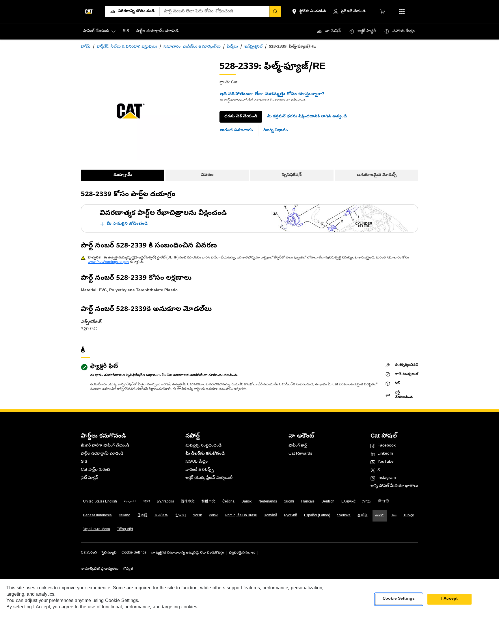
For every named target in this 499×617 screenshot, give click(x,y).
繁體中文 (208, 502)
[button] (307, 117)
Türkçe (408, 515)
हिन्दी (383, 502)
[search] (275, 11)
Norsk (197, 515)
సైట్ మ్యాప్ (89, 478)
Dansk (246, 502)
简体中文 (188, 502)
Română (270, 515)
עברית (366, 502)
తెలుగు (379, 515)
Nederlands (267, 502)
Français (307, 502)
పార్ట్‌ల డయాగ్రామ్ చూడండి (102, 454)
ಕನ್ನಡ (161, 515)
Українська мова (96, 529)
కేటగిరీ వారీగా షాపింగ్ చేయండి (105, 446)
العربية (130, 502)
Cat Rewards (300, 454)
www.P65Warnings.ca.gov (108, 262)
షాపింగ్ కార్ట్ (297, 446)
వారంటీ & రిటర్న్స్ (199, 470)
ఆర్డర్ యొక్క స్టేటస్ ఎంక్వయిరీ (208, 478)
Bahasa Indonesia (97, 515)
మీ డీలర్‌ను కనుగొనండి (205, 454)
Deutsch (327, 502)
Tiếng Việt (125, 529)
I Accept (449, 599)
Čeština (228, 502)
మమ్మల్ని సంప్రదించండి (203, 446)
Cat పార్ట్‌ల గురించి (95, 470)
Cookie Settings (134, 553)
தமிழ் (363, 515)
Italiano (124, 515)
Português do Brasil (241, 515)
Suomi (289, 502)
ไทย (393, 515)
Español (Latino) (317, 515)
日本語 (142, 515)
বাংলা (146, 502)
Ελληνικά (348, 502)
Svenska (344, 515)
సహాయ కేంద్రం (196, 462)
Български (165, 502)
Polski (213, 515)
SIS (84, 462)
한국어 (180, 515)
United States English (100, 502)
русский (290, 515)
